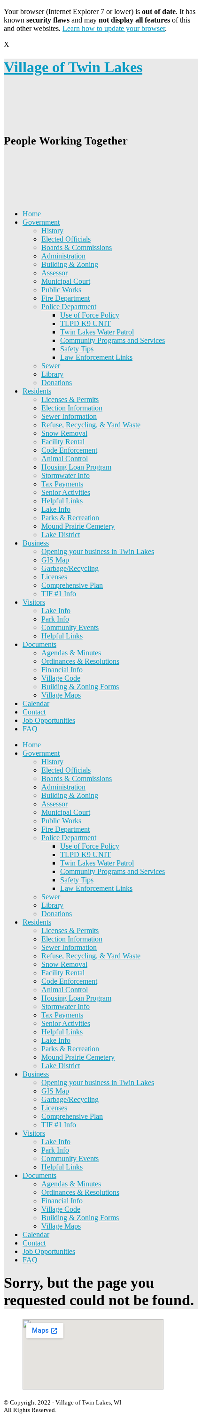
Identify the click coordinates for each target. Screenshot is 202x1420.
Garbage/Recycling (70, 568)
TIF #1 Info (58, 594)
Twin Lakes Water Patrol (97, 332)
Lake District (60, 535)
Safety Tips (76, 349)
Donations (56, 383)
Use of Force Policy (89, 315)
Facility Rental (63, 442)
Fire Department (65, 298)
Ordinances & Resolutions (80, 661)
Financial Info (62, 670)
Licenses (54, 577)
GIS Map (55, 560)
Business (36, 543)
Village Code (60, 678)
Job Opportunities (49, 720)
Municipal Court (65, 281)
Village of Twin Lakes (73, 67)
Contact (34, 712)
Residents (37, 391)
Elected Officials (66, 239)
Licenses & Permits (70, 399)
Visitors (34, 602)
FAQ (30, 729)
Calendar (36, 703)
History (52, 231)
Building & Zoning (69, 264)
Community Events (70, 627)
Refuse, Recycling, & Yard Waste (90, 425)
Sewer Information (69, 416)
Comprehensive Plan (72, 585)
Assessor (54, 273)
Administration (63, 256)
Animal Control (64, 459)
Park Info (55, 619)
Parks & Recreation (70, 518)
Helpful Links (62, 501)
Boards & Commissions (76, 247)
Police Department (68, 307)
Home (32, 214)
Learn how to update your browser (113, 28)
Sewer (50, 366)
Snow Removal (64, 433)
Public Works (61, 290)
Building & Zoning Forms (80, 687)
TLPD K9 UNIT (85, 323)
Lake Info (55, 509)
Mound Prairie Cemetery (78, 526)
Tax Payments (62, 484)
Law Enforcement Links (96, 357)
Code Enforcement (69, 450)
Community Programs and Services (112, 340)
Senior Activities (65, 492)
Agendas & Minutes (71, 653)
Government (41, 222)
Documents (39, 644)
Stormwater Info (65, 475)
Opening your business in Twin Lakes (97, 551)
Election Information (71, 408)
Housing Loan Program (76, 467)
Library (52, 374)
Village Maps (61, 695)
